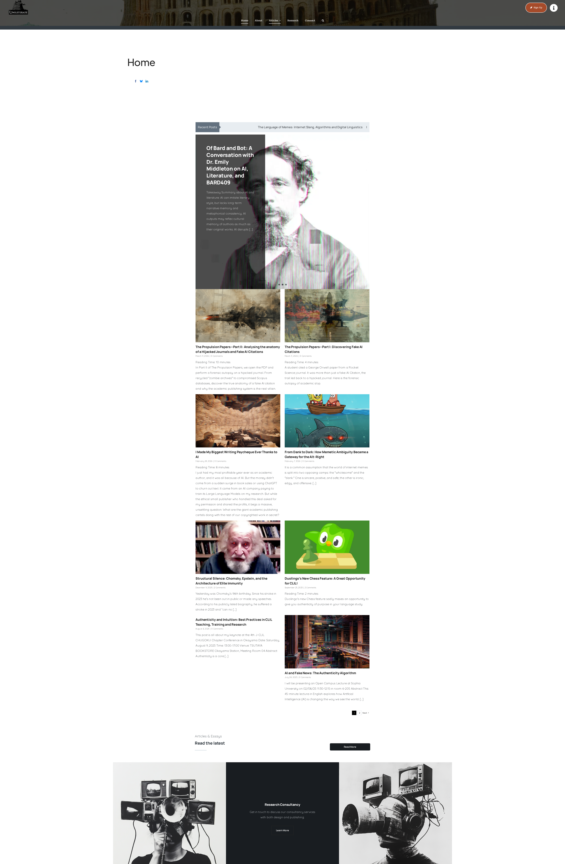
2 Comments (220, 587)
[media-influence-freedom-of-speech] (169, 764)
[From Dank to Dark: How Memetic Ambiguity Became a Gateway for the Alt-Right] (327, 421)
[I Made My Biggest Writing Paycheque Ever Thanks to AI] (238, 421)
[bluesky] (141, 81)
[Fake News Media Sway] (395, 764)
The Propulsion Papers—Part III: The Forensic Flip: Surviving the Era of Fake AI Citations (228, 165)
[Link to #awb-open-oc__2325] (554, 8)
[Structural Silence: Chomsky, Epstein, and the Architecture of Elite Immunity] (238, 547)
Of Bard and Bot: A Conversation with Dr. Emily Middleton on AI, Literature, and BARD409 (298, 127)
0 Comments (217, 356)
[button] (323, 21)
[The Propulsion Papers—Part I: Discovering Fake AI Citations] (327, 315)
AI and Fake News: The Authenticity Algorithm (320, 673)
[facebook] (135, 81)
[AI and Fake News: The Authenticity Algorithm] (327, 641)
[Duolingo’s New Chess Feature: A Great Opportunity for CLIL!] (327, 547)
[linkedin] (147, 81)
